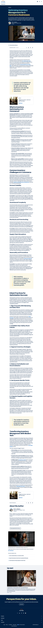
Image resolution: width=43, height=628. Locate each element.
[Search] (39, 2)
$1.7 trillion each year (26, 61)
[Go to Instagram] (24, 613)
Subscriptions (15, 624)
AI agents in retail (22, 459)
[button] (26, 47)
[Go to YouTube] (26, 613)
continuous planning (28, 258)
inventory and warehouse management (21, 182)
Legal (4, 624)
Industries (2, 618)
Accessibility (10, 624)
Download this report (20, 486)
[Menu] (41, 2)
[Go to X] (17, 613)
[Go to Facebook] (21, 613)
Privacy (7, 624)
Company (2, 622)
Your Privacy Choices (22, 624)
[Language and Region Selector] (37, 2)
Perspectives (3, 4)
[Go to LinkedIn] (19, 613)
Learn (2, 620)
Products (2, 616)
